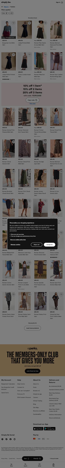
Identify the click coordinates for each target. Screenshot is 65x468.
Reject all (36, 244)
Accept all (50, 244)
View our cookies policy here (18, 239)
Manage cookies (15, 244)
